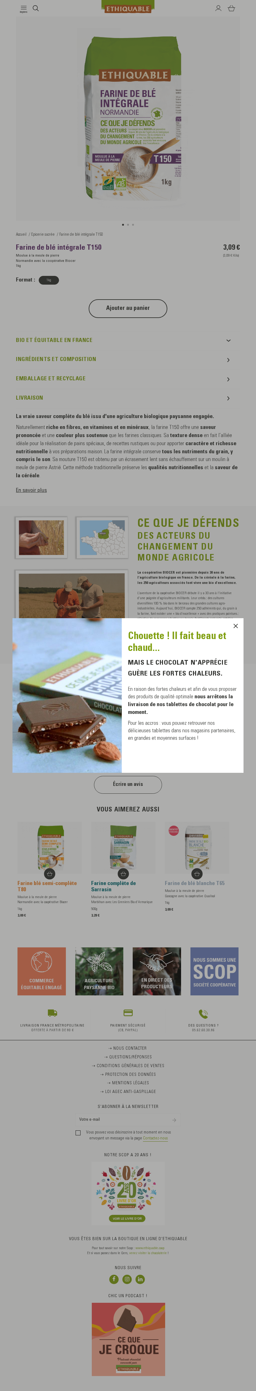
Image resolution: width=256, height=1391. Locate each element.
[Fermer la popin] (236, 626)
